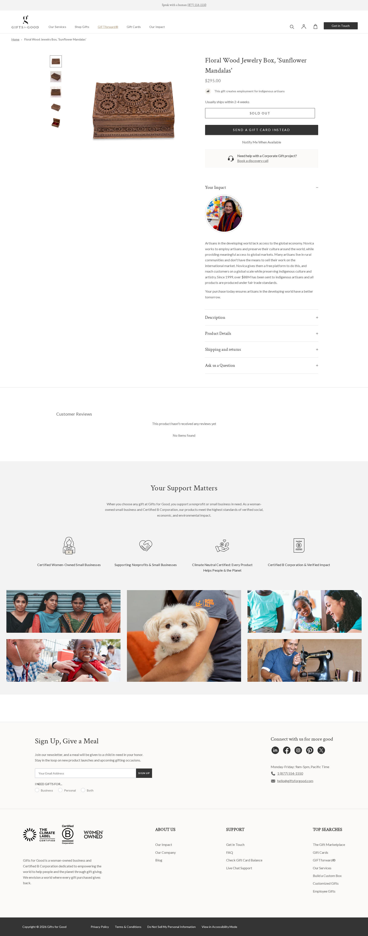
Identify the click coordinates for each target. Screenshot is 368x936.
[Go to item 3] (56, 92)
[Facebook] (286, 751)
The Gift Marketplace (329, 844)
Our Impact (157, 27)
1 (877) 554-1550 (290, 773)
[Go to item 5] (56, 123)
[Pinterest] (309, 751)
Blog (158, 860)
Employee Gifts (324, 891)
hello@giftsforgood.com (295, 781)
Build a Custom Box (327, 876)
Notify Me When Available (261, 142)
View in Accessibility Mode (219, 927)
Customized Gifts (326, 883)
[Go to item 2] (56, 77)
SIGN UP (144, 773)
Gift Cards (134, 27)
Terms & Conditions (128, 927)
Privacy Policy (100, 927)
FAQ (229, 852)
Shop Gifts (82, 27)
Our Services (57, 27)
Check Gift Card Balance (244, 860)
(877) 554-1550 (196, 5)
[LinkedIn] (275, 751)
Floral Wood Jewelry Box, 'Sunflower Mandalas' (55, 39)
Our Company (165, 852)
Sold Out (260, 113)
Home (15, 39)
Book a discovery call (252, 161)
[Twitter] (321, 751)
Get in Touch (341, 25)
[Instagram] (298, 751)
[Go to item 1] (56, 61)
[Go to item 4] (56, 107)
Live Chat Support (239, 868)
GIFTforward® (108, 27)
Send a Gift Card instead (261, 130)
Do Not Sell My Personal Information (171, 927)
